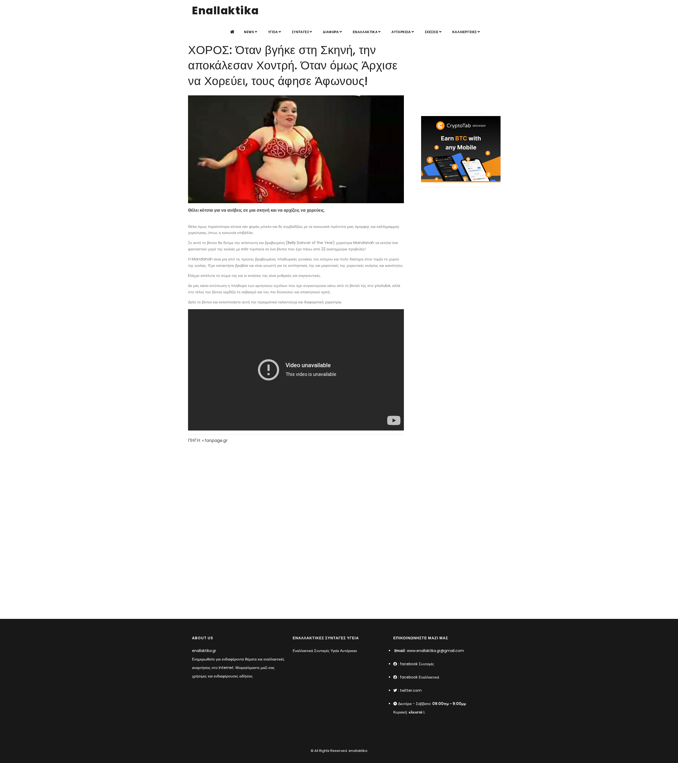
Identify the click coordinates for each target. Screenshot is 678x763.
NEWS (249, 32)
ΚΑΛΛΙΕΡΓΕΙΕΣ (464, 32)
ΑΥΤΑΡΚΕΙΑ (401, 32)
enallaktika (357, 750)
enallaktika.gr (204, 650)
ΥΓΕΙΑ (273, 32)
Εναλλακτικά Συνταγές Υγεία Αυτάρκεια (325, 650)
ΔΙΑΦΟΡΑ (331, 32)
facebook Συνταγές (417, 664)
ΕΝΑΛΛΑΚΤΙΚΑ (365, 32)
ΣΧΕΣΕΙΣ (432, 32)
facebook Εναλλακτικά (419, 677)
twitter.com (411, 690)
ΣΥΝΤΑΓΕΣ (300, 32)
